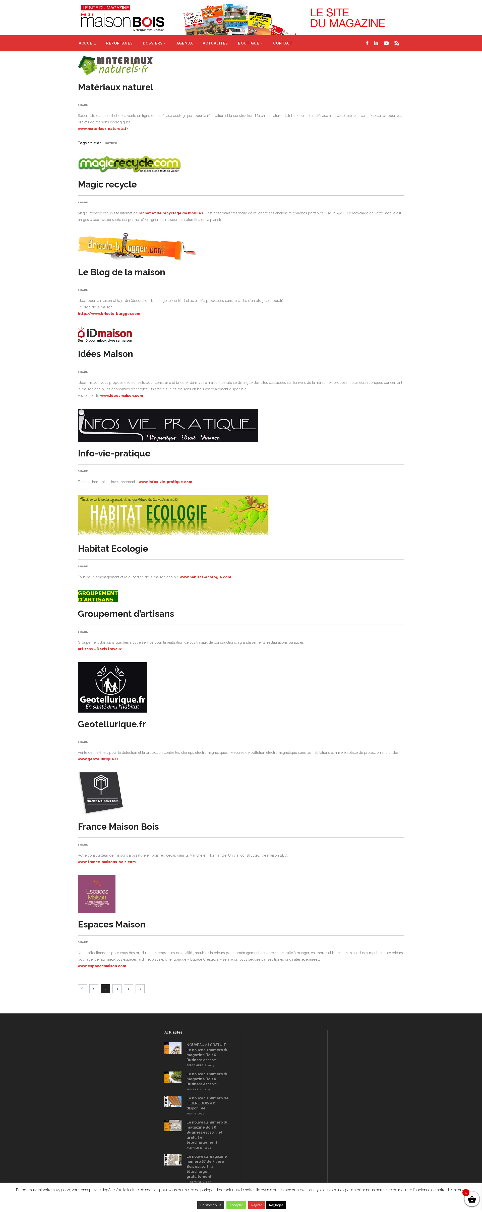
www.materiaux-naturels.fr (103, 129)
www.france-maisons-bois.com (107, 862)
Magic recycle (107, 184)
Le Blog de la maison (121, 272)
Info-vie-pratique (114, 453)
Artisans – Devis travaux (100, 649)
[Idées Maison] (241, 334)
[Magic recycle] (241, 164)
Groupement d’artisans (126, 614)
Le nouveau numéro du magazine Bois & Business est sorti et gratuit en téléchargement (207, 1132)
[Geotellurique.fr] (241, 687)
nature (111, 143)
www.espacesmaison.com (102, 966)
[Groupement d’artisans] (241, 596)
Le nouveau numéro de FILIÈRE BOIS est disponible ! (208, 1103)
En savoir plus (210, 1205)
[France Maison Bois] (241, 793)
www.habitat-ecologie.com (205, 577)
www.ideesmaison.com (121, 396)
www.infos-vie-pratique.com (165, 482)
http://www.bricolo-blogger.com (109, 314)
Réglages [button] (276, 1205)
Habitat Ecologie (113, 548)
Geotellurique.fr (112, 724)
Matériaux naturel (115, 87)
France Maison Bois (118, 826)
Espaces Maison (111, 924)
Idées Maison (105, 354)
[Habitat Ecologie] (241, 516)
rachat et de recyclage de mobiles (171, 213)
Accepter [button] (236, 1205)
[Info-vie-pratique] (241, 425)
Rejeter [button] (256, 1205)
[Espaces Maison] (241, 894)
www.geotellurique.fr (98, 759)
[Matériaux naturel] (241, 66)
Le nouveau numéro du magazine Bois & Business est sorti (207, 1079)
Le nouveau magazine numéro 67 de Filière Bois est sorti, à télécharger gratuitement (207, 1166)
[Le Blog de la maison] (241, 247)
